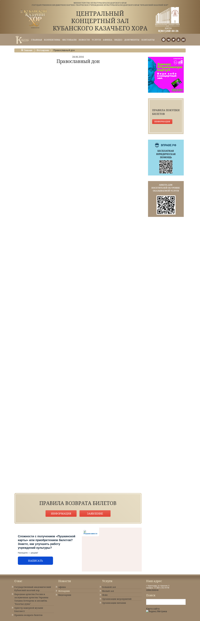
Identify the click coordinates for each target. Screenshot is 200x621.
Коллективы (52, 39)
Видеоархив (64, 595)
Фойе (105, 595)
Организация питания (114, 602)
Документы (131, 39)
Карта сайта (152, 608)
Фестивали (69, 39)
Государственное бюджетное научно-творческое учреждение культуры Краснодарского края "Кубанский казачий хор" (100, 5)
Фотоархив (43, 50)
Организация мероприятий (116, 599)
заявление (95, 513)
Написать (35, 560)
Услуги (96, 39)
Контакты (148, 39)
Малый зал (108, 591)
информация (61, 513)
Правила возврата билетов (28, 615)
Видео (118, 39)
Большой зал (109, 587)
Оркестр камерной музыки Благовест (28, 609)
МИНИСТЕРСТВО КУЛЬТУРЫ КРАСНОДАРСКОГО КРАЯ (100, 2)
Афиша (107, 39)
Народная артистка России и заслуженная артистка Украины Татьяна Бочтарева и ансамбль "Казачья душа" (31, 599)
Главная (36, 39)
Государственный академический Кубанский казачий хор (32, 589)
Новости (84, 39)
